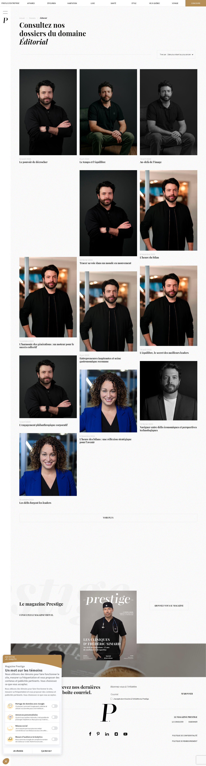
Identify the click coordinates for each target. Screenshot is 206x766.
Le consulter (177, 722)
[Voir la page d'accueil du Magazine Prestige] (108, 713)
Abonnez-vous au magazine (169, 606)
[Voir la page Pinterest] (98, 734)
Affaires (31, 3)
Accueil (22, 18)
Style (134, 3)
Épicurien (51, 3)
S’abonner (192, 722)
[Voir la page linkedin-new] (107, 734)
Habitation (72, 3)
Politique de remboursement (184, 741)
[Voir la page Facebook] (90, 734)
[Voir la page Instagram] (116, 734)
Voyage (175, 3)
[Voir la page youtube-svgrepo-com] (125, 733)
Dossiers (32, 18)
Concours (195, 3)
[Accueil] (5, 20)
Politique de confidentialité (184, 735)
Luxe (93, 3)
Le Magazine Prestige (185, 717)
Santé (113, 3)
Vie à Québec (154, 3)
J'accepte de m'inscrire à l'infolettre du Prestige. (131, 699)
